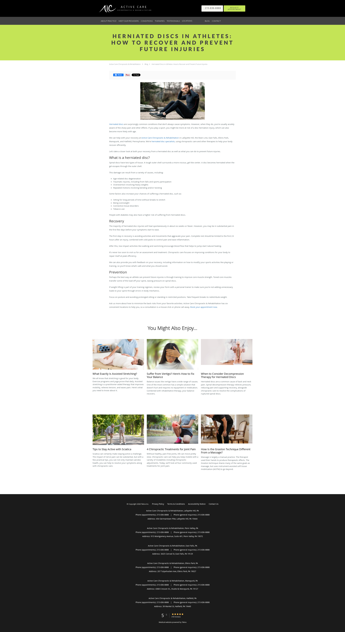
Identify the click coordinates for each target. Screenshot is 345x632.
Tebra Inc (144, 504)
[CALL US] (212, 8)
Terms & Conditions (176, 504)
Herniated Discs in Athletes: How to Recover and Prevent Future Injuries (179, 64)
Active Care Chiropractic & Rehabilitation (125, 64)
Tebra (184, 622)
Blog (146, 64)
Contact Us (213, 504)
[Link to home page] (121, 8)
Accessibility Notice (197, 504)
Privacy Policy (158, 504)
